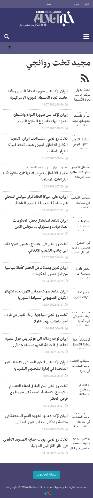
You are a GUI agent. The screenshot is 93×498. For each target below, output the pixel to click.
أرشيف (48, 4)
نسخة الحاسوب (46, 474)
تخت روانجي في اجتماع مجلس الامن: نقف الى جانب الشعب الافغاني (35, 247)
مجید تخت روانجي (58, 63)
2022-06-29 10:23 (53, 234)
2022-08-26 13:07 (53, 105)
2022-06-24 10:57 (53, 257)
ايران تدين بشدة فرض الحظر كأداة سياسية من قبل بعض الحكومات (36, 271)
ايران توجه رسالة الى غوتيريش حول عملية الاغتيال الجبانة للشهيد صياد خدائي (36, 342)
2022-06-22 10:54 (53, 281)
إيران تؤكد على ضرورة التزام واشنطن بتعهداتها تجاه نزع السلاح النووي (40, 118)
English (86, 4)
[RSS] (84, 78)
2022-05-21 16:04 (53, 406)
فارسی (76, 4)
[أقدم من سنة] (80, 95)
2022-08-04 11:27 (53, 158)
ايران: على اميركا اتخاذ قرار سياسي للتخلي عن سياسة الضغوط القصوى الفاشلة (36, 200)
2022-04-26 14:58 (53, 453)
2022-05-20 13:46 (53, 429)
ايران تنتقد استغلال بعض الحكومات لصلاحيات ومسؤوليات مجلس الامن (40, 223)
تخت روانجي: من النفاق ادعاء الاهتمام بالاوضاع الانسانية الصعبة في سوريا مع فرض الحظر (38, 392)
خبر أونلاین (46, 19)
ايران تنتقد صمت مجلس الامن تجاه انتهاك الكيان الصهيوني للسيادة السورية (36, 294)
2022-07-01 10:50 (53, 210)
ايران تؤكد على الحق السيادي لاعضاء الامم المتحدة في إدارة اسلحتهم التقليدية (36, 365)
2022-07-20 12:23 (53, 187)
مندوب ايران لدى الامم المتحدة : (46, 167)
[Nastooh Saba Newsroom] (46, 493)
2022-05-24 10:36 (53, 376)
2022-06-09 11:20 (53, 329)
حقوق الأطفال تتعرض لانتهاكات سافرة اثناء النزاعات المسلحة (35, 176)
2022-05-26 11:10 (53, 352)
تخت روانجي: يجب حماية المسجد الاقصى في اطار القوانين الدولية (35, 442)
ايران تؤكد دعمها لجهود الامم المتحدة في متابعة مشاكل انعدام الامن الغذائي (36, 419)
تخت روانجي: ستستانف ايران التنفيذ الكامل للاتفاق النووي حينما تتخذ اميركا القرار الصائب (37, 145)
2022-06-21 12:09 (53, 305)
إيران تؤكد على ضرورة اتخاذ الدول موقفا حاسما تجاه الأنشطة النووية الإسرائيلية (38, 94)
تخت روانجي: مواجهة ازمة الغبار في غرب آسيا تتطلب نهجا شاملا (36, 318)
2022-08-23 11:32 (53, 128)
